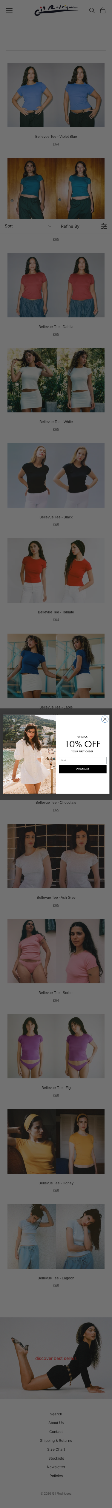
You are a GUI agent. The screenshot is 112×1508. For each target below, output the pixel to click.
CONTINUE (82, 769)
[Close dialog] (104, 719)
